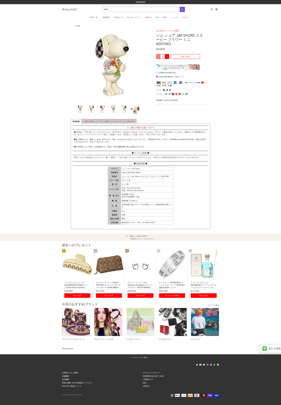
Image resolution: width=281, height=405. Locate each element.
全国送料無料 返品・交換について (171, 77)
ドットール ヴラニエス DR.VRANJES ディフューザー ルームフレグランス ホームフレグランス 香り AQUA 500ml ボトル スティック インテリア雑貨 (204, 285)
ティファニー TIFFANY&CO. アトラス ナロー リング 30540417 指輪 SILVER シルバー (172, 285)
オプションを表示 (172, 295)
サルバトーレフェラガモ (104, 339)
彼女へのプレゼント (76, 245)
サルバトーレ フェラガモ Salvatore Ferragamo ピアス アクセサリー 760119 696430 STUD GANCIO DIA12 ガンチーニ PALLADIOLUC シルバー (140, 285)
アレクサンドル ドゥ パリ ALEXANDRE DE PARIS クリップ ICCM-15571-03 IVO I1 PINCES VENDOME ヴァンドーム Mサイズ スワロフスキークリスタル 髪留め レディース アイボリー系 (77, 285)
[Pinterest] (211, 364)
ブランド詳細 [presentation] (103, 121)
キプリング (195, 339)
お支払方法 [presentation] (130, 121)
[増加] (167, 56)
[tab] (76, 121)
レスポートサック (134, 339)
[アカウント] (211, 9)
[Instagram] (207, 364)
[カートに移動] (216, 9)
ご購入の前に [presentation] (89, 121)
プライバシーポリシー (151, 373)
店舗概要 (65, 376)
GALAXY (79, 395)
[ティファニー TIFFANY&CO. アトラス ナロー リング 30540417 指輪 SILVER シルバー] (172, 264)
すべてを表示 (213, 305)
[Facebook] (200, 364)
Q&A (144, 383)
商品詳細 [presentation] (76, 121)
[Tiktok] (214, 364)
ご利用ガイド (148, 379)
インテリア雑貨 (172, 31)
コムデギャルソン (166, 339)
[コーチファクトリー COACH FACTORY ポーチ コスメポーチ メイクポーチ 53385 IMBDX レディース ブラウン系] (109, 264)
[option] (80, 109)
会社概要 (65, 379)
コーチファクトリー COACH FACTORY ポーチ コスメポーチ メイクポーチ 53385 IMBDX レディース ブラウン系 (108, 285)
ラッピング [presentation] (117, 121)
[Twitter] (197, 364)
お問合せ (146, 386)
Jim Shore (160, 31)
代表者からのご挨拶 (70, 373)
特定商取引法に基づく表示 (153, 376)
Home (77, 26)
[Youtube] (204, 364)
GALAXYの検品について (71, 386)
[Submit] (182, 9)
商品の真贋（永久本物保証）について (77, 383)
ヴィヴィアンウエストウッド (73, 339)
